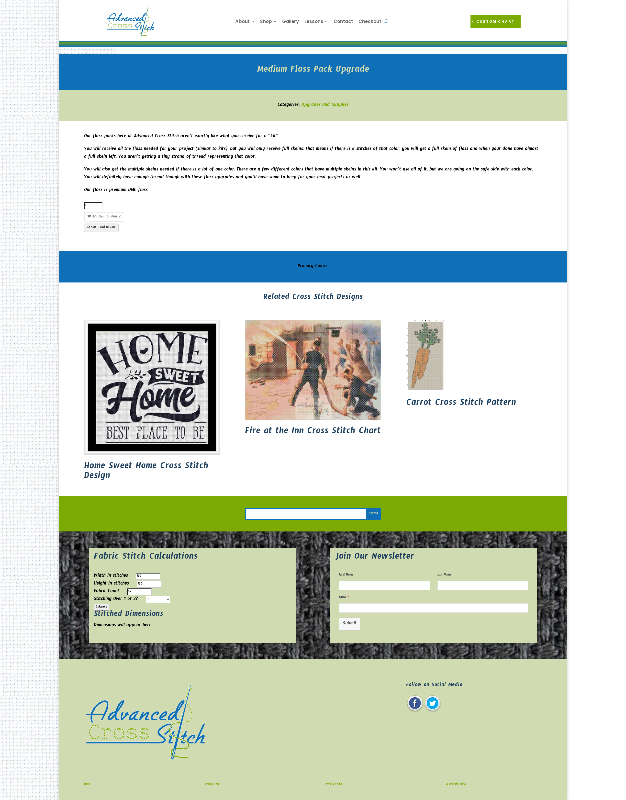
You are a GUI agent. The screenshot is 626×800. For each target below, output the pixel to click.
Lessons (313, 22)
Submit (350, 624)
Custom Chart (495, 21)
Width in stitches (111, 576)
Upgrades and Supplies (325, 105)
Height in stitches (111, 584)
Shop (266, 22)
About (242, 22)
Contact (343, 22)
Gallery (290, 22)
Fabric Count (106, 591)
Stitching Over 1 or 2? (116, 599)
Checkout (369, 22)
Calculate (101, 607)
